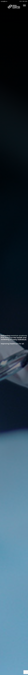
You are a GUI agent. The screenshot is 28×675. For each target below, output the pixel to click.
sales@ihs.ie (4, 1)
